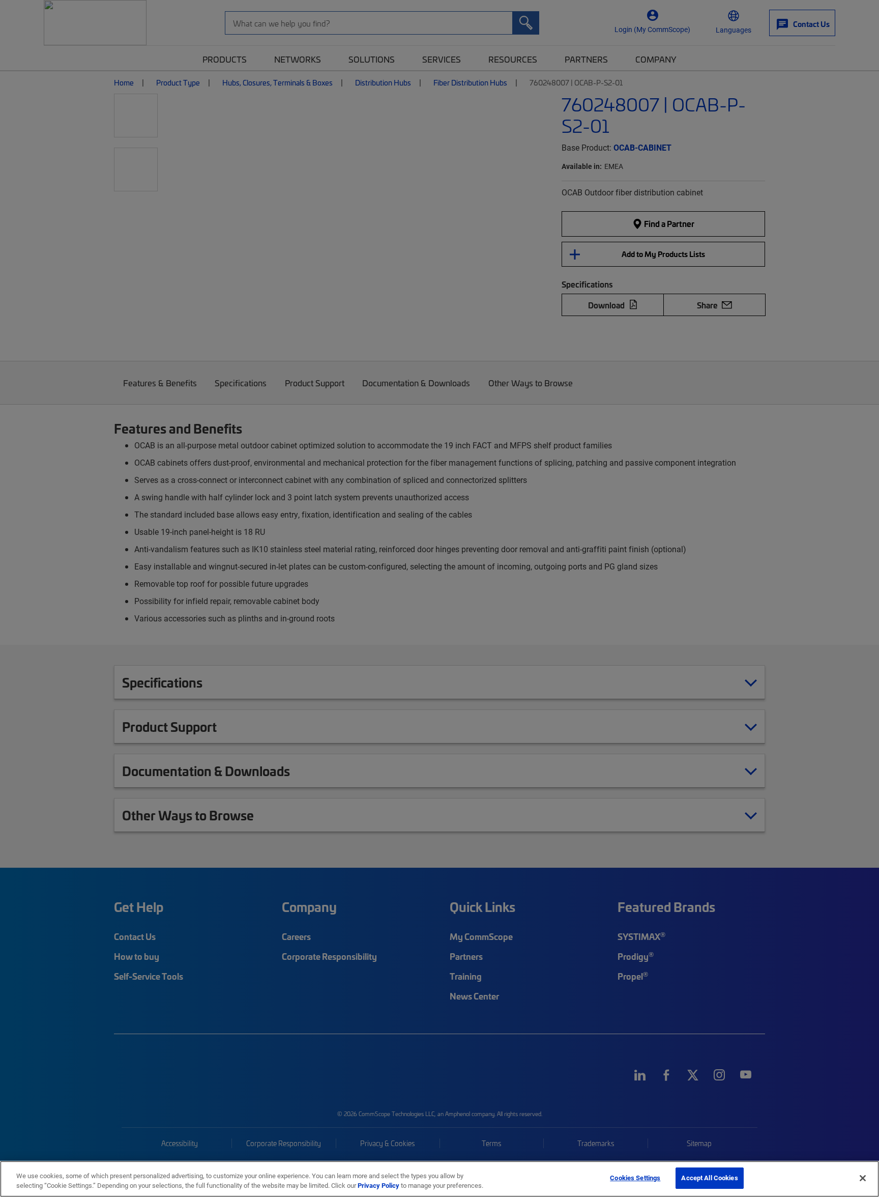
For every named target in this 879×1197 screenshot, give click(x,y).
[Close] (863, 1178)
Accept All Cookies (709, 1177)
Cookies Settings (635, 1177)
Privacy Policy (378, 1185)
